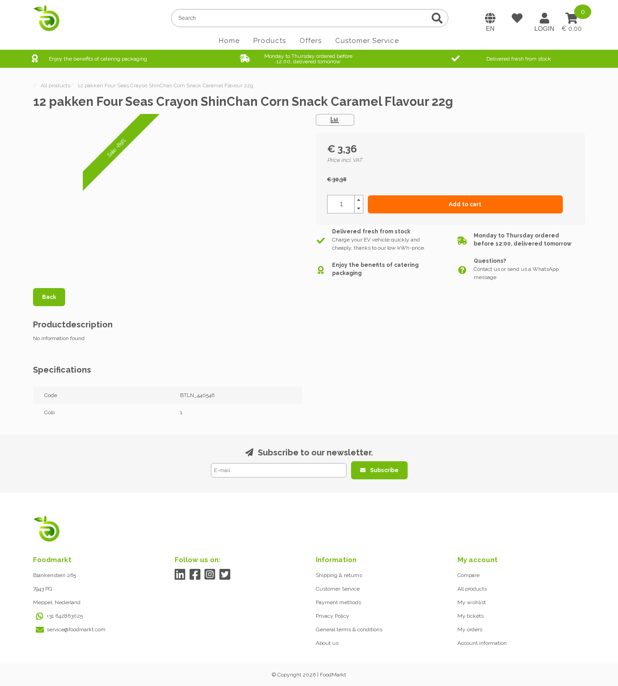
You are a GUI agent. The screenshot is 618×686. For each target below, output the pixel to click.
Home (229, 41)
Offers (310, 41)
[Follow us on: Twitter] (225, 574)
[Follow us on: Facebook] (195, 574)
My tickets (470, 616)
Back (49, 297)
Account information (482, 643)
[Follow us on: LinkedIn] (180, 574)
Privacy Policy (332, 616)
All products (472, 589)
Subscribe (384, 470)
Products (269, 41)
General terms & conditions (349, 629)
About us (327, 643)
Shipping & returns (339, 575)
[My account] (544, 18)
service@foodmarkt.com (76, 629)
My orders (469, 629)
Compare (468, 575)
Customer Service (367, 41)
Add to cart (465, 204)
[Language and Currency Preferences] (490, 18)
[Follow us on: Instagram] (210, 574)
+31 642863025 (65, 616)
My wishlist (471, 602)
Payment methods (338, 602)
